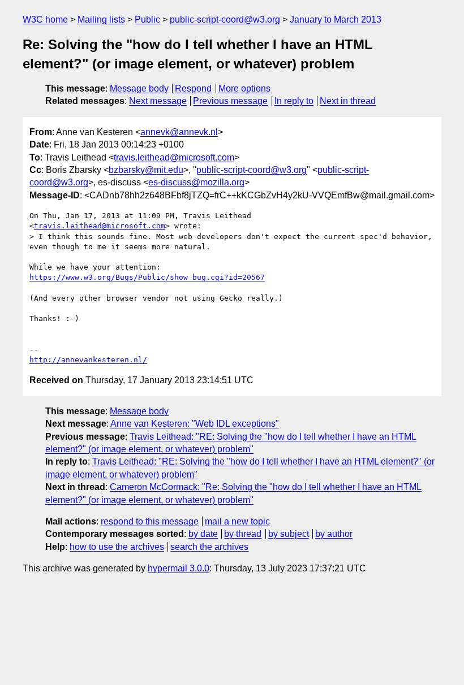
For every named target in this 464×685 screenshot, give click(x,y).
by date (203, 534)
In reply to (293, 101)
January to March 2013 (335, 19)
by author (334, 534)
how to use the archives (117, 547)
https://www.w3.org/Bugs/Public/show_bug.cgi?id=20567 (147, 277)
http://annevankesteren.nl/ (88, 359)
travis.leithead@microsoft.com (174, 157)
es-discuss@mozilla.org (196, 182)
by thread (242, 534)
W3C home (45, 19)
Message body (139, 88)
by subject (288, 534)
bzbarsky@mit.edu (146, 170)
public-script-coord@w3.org (225, 19)
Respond (193, 88)
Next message (158, 101)
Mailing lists (101, 19)
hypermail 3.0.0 (178, 568)
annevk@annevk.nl (179, 132)
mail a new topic (237, 521)
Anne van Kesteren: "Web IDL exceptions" (194, 423)
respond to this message (150, 521)
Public (147, 19)
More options (244, 88)
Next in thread (348, 101)
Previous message (230, 101)
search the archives (209, 547)
